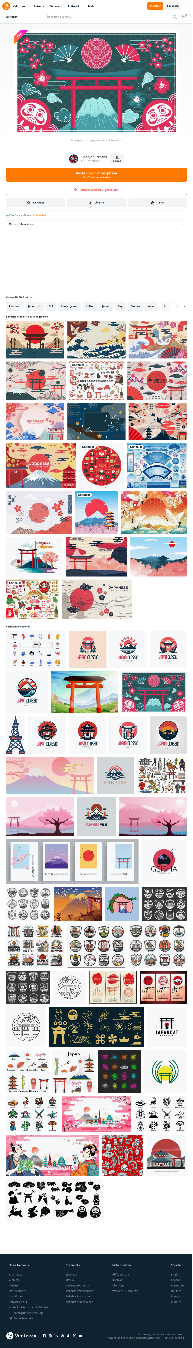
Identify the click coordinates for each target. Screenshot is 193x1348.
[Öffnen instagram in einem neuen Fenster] (50, 1335)
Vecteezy (13, 1280)
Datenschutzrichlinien (145, 1337)
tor (166, 306)
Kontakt (117, 1280)
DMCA (69, 1280)
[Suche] (172, 16)
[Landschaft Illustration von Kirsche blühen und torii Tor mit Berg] (40, 816)
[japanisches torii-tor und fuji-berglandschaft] (84, 692)
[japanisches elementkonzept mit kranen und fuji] (154, 512)
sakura (135, 306)
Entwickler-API (17, 1302)
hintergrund (69, 306)
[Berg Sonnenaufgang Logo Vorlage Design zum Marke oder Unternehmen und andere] (115, 775)
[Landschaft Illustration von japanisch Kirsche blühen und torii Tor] (153, 816)
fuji (120, 306)
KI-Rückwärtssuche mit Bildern (27, 1307)
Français (174, 1296)
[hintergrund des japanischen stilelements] (35, 339)
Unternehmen (17, 1291)
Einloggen (170, 6)
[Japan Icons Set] (27, 1071)
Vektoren (19, 6)
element (14, 306)
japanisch (34, 306)
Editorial (73, 6)
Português (175, 1285)
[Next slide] (178, 306)
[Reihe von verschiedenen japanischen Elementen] (32, 599)
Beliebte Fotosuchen (78, 1296)
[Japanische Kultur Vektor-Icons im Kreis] (101, 465)
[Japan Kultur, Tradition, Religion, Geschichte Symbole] (158, 946)
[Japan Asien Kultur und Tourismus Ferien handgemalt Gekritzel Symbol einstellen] (36, 649)
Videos (54, 6)
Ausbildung (15, 1296)
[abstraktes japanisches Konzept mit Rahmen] (96, 421)
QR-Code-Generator (20, 1318)
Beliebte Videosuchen (79, 1302)
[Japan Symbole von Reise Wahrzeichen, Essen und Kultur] (35, 946)
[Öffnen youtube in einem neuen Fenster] (80, 1335)
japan (106, 306)
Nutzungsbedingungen (117, 1337)
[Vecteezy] (6, 6)
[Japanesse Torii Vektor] (34, 557)
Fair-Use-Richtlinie (171, 1337)
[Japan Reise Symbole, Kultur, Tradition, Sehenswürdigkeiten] (28, 987)
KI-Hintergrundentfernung (25, 1313)
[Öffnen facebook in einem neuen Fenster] (44, 1335)
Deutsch (174, 1291)
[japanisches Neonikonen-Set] (119, 1071)
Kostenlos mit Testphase (95, 175)
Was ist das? (39, 215)
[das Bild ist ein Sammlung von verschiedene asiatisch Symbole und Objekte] (32, 1114)
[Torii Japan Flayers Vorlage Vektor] (163, 987)
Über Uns (118, 1285)
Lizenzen (71, 1274)
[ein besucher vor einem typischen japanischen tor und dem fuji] (69, 987)
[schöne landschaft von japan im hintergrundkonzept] (35, 421)
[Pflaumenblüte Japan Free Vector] (158, 557)
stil (51, 306)
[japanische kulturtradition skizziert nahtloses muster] (122, 1155)
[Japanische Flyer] (113, 987)
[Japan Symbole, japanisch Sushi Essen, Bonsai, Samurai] (96, 946)
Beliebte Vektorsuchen (80, 1291)
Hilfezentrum (120, 1274)
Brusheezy (15, 1274)
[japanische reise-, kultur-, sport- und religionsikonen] (28, 904)
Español (174, 1280)
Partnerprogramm (77, 1285)
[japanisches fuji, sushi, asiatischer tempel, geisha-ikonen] (162, 775)
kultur (90, 306)
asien (151, 306)
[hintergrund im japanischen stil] (97, 599)
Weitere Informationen (22, 224)
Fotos (37, 6)
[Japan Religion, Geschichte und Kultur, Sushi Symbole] (164, 904)
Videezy (13, 1285)
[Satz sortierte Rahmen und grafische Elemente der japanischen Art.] (157, 465)
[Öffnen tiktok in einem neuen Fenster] (68, 1335)
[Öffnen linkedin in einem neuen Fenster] (56, 1335)
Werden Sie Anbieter (125, 1291)
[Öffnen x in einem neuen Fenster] (74, 1335)
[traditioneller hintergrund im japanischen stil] (39, 512)
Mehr (91, 6)
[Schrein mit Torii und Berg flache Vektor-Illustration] (166, 1155)
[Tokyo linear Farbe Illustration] (15, 735)
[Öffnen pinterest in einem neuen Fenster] (62, 1335)
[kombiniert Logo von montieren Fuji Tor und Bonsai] (122, 904)
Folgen (115, 161)
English (173, 1274)
